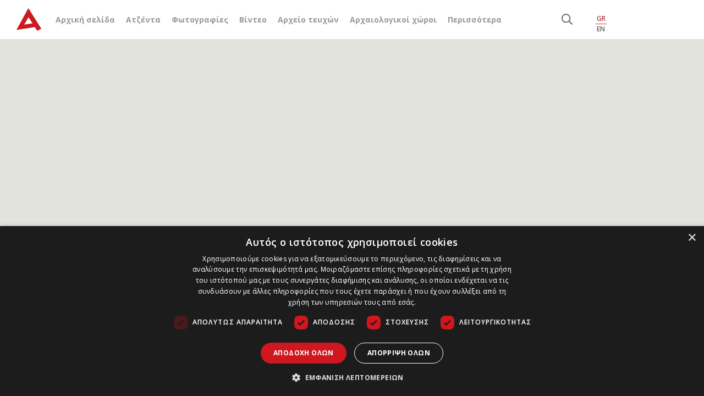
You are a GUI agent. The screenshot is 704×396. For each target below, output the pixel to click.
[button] (352, 377)
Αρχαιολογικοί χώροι (393, 19)
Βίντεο (253, 19)
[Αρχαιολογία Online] (28, 19)
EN (601, 29)
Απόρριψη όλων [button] (398, 353)
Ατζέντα (143, 19)
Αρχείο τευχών (308, 19)
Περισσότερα (475, 19)
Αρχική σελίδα (85, 19)
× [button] (692, 238)
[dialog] (352, 311)
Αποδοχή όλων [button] (303, 353)
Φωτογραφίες (200, 19)
